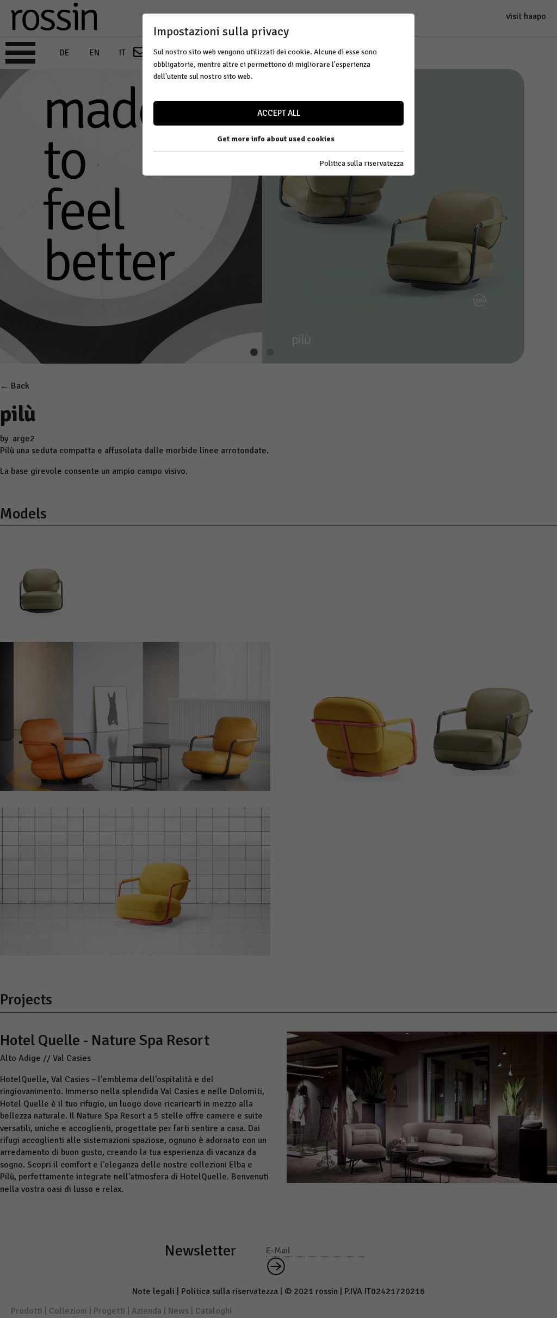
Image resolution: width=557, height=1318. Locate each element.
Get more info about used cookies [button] (276, 138)
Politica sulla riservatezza (361, 163)
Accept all (278, 113)
